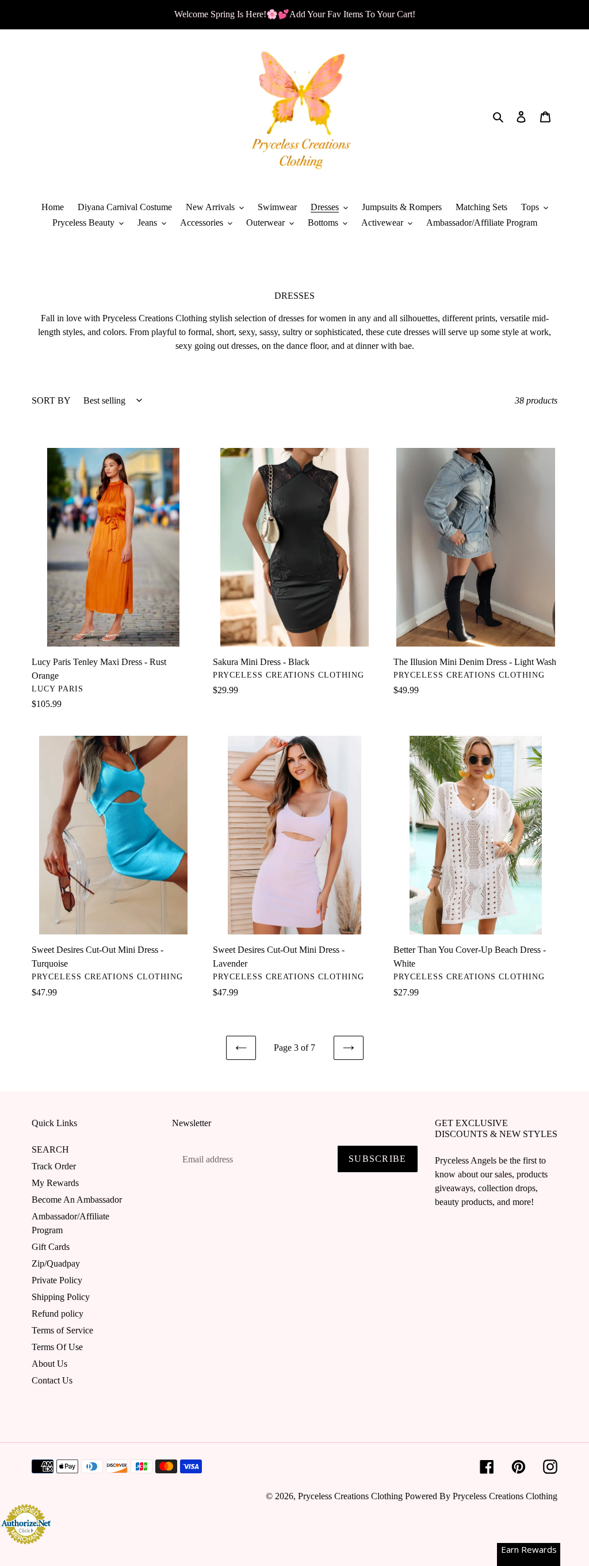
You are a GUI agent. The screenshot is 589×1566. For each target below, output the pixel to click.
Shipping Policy (61, 1297)
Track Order (54, 1166)
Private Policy (57, 1280)
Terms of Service (62, 1330)
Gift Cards (51, 1247)
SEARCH (50, 1149)
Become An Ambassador (77, 1199)
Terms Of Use (57, 1347)
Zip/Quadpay (56, 1263)
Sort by (51, 400)
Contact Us (52, 1380)
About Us (49, 1364)
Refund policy (57, 1313)
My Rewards (55, 1183)
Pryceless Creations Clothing (350, 1496)
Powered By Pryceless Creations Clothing (481, 1496)
